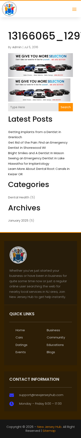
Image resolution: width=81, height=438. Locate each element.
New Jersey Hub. (49, 427)
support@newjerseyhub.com (41, 395)
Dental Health (18, 197)
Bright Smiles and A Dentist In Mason (36, 153)
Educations (55, 345)
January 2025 (18, 220)
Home (20, 330)
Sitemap (49, 430)
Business (53, 330)
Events (21, 352)
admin (17, 47)
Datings (21, 345)
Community (56, 337)
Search (66, 107)
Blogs (51, 352)
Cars (19, 337)
